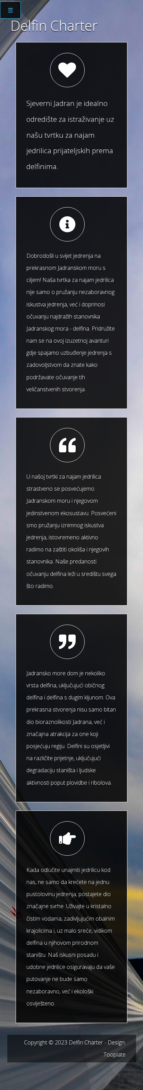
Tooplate (114, 1054)
